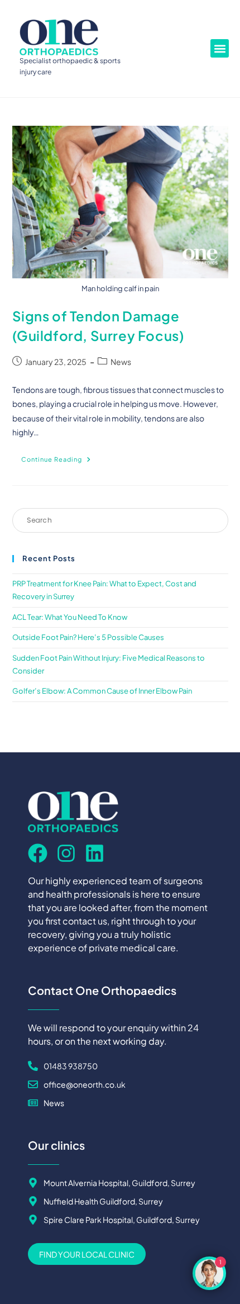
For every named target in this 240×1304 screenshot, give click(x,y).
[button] (219, 48)
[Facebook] (37, 853)
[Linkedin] (94, 853)
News (121, 362)
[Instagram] (66, 853)
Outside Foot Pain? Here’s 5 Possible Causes (88, 637)
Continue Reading (60, 457)
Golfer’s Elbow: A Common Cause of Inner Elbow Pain (102, 690)
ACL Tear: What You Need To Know (69, 617)
